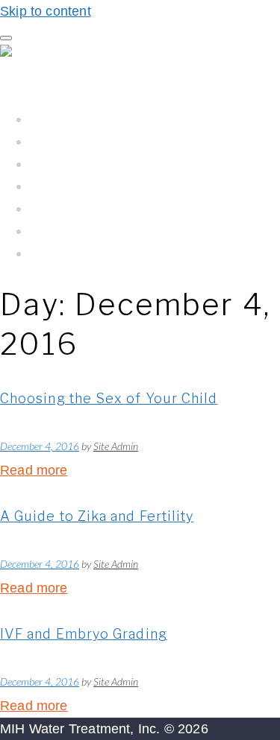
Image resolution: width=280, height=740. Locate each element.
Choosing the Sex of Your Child (108, 398)
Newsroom (65, 230)
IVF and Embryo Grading (83, 634)
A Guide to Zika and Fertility (96, 516)
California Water (81, 186)
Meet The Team (79, 208)
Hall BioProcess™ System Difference (148, 163)
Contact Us (64, 253)
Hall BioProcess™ (86, 141)
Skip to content (45, 11)
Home (49, 119)
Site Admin (115, 446)
